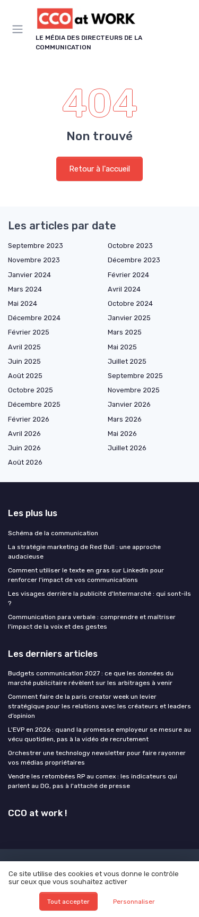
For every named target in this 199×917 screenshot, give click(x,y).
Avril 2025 (24, 347)
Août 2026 (25, 462)
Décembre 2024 (34, 318)
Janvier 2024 (29, 275)
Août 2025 (25, 376)
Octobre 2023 (130, 246)
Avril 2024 (124, 289)
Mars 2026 (125, 419)
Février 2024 (128, 275)
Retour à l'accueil (99, 169)
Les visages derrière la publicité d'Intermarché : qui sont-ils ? (99, 598)
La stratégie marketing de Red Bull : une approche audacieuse (84, 551)
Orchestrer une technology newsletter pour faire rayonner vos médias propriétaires (97, 757)
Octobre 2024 (130, 303)
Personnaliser (134, 901)
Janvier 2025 (129, 318)
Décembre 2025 (34, 404)
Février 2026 (28, 419)
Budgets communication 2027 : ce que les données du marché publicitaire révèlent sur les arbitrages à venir (91, 678)
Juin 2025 (24, 361)
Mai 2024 (22, 303)
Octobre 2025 (30, 390)
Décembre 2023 (134, 260)
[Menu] (19, 29)
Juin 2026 (24, 448)
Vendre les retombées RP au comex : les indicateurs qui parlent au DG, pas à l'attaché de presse (92, 781)
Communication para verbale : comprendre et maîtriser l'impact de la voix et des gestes (92, 621)
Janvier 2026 (129, 404)
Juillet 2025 (127, 361)
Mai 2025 (122, 347)
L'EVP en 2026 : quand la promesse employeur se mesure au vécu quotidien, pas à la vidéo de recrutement (99, 734)
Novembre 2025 (134, 390)
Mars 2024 (25, 289)
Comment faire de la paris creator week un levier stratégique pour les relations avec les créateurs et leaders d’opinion (99, 706)
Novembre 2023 (34, 260)
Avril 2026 (24, 434)
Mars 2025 (125, 332)
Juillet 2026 (127, 448)
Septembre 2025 (135, 376)
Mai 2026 (122, 434)
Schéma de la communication (53, 533)
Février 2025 (28, 332)
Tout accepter (68, 901)
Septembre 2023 (35, 246)
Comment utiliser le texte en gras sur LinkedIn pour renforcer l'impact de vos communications (86, 575)
